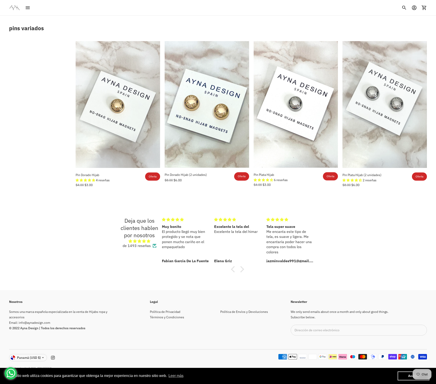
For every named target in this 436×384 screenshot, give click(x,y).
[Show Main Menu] (28, 8)
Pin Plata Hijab (264, 175)
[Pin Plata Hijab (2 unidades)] (384, 104)
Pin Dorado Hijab (87, 175)
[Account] (414, 8)
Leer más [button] (175, 376)
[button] (86, 180)
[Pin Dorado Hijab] (118, 104)
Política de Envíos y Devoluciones (244, 312)
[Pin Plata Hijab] (296, 104)
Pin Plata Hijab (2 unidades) (362, 175)
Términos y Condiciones (167, 317)
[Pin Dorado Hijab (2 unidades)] (207, 104)
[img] (139, 241)
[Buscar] (404, 8)
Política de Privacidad (165, 312)
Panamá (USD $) (29, 358)
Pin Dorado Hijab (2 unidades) (186, 175)
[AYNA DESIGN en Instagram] (53, 357)
